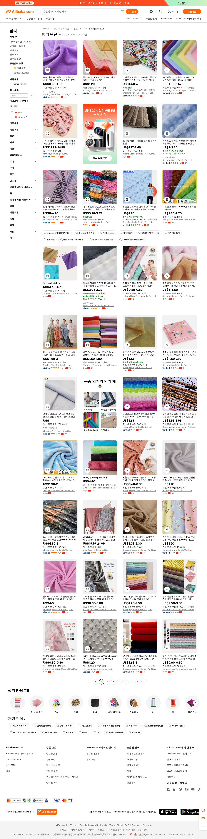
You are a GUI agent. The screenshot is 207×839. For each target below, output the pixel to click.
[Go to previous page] (95, 682)
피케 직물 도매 (174, 233)
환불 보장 (50, 759)
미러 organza (108, 233)
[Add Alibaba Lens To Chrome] (47, 812)
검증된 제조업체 (94, 753)
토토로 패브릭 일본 (155, 726)
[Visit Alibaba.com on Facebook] (168, 789)
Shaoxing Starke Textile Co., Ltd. (137, 222)
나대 (98, 732)
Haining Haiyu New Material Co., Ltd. (139, 296)
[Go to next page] (144, 682)
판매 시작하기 (173, 759)
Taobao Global (116, 825)
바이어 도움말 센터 (136, 753)
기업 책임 (10, 765)
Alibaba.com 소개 (14, 747)
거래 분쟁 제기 (133, 765)
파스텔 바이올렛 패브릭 (110, 726)
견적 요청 (90, 759)
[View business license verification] (130, 834)
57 (138, 682)
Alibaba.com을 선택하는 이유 (19, 753)
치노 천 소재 (87, 726)
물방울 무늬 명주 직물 (150, 233)
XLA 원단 (69, 732)
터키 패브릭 (128, 233)
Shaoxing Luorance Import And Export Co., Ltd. (179, 90)
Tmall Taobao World (89, 825)
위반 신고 (131, 782)
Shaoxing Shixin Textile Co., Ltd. (176, 365)
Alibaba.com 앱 (121, 811)
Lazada (103, 825)
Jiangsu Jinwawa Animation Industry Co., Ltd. (179, 219)
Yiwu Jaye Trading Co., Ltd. (55, 154)
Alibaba (45, 28)
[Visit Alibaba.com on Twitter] (181, 789)
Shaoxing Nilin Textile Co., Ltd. (57, 431)
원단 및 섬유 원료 (61, 28)
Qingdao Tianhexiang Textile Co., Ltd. (60, 293)
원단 (76, 28)
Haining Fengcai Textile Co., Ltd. (137, 367)
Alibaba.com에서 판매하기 (179, 753)
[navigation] (23, 355)
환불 (129, 771)
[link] (203, 810)
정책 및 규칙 (52, 782)
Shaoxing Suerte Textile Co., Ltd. (177, 160)
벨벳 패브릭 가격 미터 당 (73, 239)
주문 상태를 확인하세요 (178, 765)
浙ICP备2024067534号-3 (181, 834)
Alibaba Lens (22, 811)
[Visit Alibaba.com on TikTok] (199, 789)
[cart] (161, 12)
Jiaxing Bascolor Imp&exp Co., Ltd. (139, 154)
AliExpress (60, 825)
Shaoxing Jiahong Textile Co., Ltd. (138, 93)
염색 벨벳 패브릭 (44, 726)
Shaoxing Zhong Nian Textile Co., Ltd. (60, 219)
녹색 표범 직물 (51, 732)
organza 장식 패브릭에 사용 (58, 233)
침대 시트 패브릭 (66, 726)
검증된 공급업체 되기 (177, 771)
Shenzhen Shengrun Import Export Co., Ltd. (100, 365)
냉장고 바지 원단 (116, 732)
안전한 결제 (51, 753)
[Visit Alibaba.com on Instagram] (187, 789)
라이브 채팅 (132, 759)
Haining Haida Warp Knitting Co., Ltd (60, 94)
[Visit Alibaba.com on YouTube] (193, 789)
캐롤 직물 (51, 239)
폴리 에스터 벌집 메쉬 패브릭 (25, 732)
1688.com (72, 825)
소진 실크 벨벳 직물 (86, 233)
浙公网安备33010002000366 (153, 834)
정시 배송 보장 (53, 765)
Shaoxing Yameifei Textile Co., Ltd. (98, 305)
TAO (127, 825)
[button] (122, 11)
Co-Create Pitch (14, 759)
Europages (147, 825)
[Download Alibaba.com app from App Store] (168, 812)
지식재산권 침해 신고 (137, 776)
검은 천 (85, 732)
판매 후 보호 (52, 771)
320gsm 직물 (177, 726)
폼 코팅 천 (136, 732)
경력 (8, 771)
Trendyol (136, 825)
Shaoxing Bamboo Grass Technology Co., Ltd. (179, 296)
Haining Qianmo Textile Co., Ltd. (97, 90)
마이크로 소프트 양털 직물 (103, 239)
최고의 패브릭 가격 (20, 726)
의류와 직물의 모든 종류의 (133, 239)
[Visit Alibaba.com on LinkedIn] (175, 789)
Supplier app (95, 811)
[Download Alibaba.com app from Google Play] (190, 812)
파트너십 (171, 776)
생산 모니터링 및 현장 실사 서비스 (62, 776)
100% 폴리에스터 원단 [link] (93, 28)
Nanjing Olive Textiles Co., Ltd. (57, 365)
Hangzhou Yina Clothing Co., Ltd (98, 222)
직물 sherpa (134, 726)
